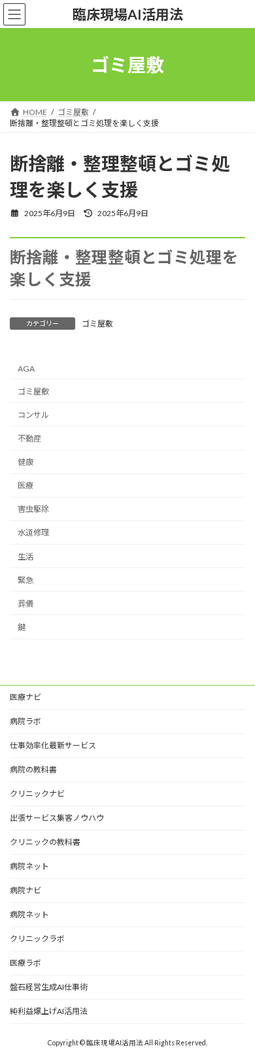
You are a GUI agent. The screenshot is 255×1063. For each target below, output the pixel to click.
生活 (25, 557)
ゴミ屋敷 (97, 323)
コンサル (33, 415)
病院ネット (29, 866)
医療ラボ (25, 963)
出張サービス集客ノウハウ (57, 818)
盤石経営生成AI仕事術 (49, 987)
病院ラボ (25, 721)
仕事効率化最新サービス (53, 745)
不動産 (29, 438)
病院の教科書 (33, 769)
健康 (25, 462)
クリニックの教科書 (45, 842)
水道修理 (33, 533)
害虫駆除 (33, 510)
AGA (26, 368)
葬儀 (25, 604)
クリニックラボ (37, 939)
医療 (25, 485)
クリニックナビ (37, 794)
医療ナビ (25, 697)
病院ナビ (25, 890)
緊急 (25, 580)
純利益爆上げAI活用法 (49, 1011)
